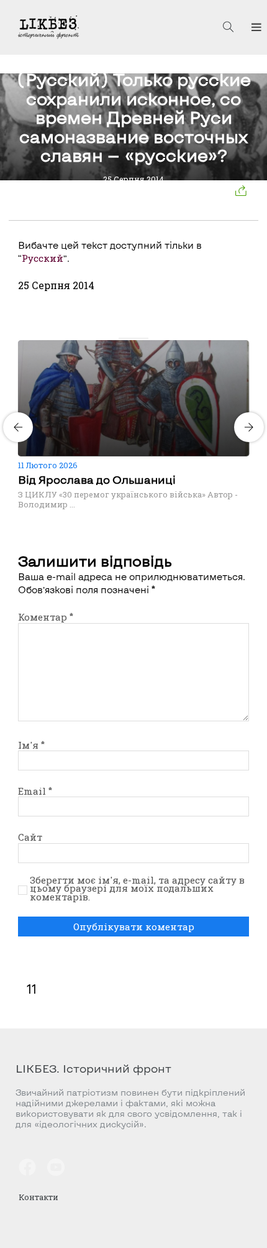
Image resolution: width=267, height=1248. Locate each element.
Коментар (45, 617)
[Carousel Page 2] (130, 338)
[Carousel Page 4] (144, 338)
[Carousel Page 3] (137, 338)
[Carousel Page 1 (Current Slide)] (122, 338)
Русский (42, 258)
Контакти (38, 1197)
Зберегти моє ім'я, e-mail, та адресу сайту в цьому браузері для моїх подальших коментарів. (137, 889)
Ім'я (31, 745)
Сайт (30, 837)
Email (35, 791)
